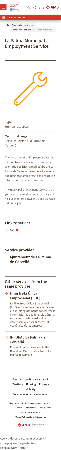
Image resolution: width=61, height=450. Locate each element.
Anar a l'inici (14, 7)
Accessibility (16, 407)
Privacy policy (45, 407)
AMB (45, 379)
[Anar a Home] (7, 25)
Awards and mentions (30, 412)
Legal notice (30, 407)
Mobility (30, 389)
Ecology (44, 384)
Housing (31, 384)
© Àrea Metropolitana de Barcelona (30, 417)
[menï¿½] (3, 7)
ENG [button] (41, 7)
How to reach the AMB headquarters (25, 403)
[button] (29, 7)
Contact (48, 403)
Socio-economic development (31, 394)
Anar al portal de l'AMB (52, 7)
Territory (17, 384)
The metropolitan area (26, 379)
